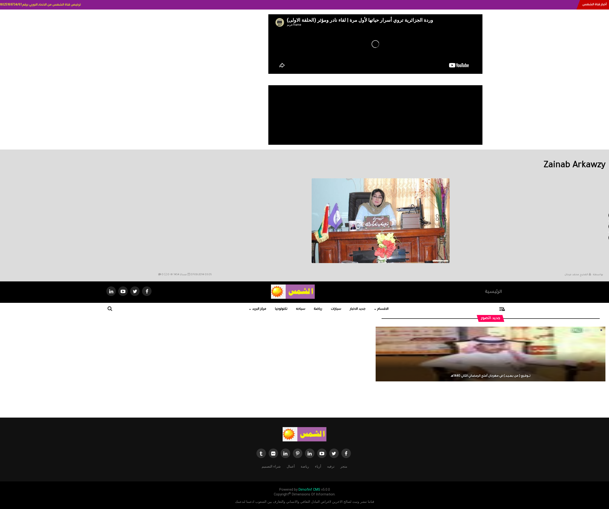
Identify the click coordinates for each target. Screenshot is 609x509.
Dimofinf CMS (309, 490)
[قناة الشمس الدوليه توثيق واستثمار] (304, 434)
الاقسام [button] (382, 309)
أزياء (318, 466)
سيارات (336, 309)
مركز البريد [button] (259, 309)
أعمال (291, 466)
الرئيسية (493, 292)
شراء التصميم (271, 466)
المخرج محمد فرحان (576, 274)
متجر (343, 466)
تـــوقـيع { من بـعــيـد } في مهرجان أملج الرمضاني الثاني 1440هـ (490, 376)
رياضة (318, 309)
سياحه (300, 309)
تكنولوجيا (281, 309)
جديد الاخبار (357, 309)
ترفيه (330, 466)
